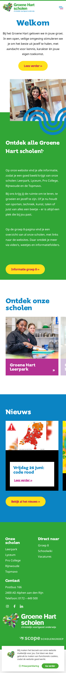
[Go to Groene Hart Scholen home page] (18, 10)
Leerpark (11, 549)
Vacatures (44, 556)
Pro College (13, 560)
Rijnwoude (12, 566)
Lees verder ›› (33, 66)
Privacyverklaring (30, 665)
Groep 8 (43, 545)
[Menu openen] (61, 8)
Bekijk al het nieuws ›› (25, 501)
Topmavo (11, 571)
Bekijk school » (32, 367)
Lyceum (10, 555)
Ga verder (50, 665)
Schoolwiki (45, 551)
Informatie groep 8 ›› (25, 269)
